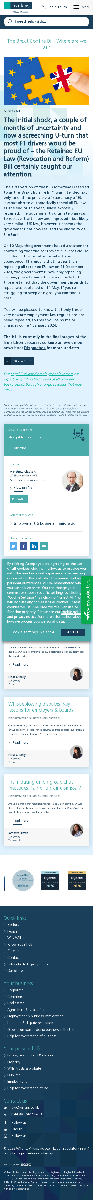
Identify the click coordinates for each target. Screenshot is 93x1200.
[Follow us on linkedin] (34, 546)
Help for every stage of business (31, 1036)
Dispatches (35, 348)
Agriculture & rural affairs (26, 1010)
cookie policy (72, 612)
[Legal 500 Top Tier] (77, 880)
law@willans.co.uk (25, 1107)
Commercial (16, 997)
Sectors (13, 925)
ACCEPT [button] (73, 632)
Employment (17, 1081)
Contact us (15, 957)
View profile (23, 487)
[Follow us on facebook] (23, 546)
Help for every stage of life (27, 1088)
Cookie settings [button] (24, 632)
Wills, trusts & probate (24, 1068)
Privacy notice (39, 1148)
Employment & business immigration (45, 524)
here (7, 298)
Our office (15, 971)
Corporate (15, 990)
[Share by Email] (44, 546)
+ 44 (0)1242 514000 (27, 1114)
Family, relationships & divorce (30, 1055)
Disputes (13, 1075)
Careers (13, 951)
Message (18, 499)
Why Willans (16, 938)
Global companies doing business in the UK (40, 1029)
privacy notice (25, 617)
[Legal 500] (50, 880)
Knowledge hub (19, 944)
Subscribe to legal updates (27, 964)
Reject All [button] (48, 632)
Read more (20, 664)
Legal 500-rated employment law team (42, 374)
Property (13, 1062)
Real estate (15, 1003)
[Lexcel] (23, 880)
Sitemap (47, 1153)
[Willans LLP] (18, 7)
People (12, 931)
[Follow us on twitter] (13, 546)
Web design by (11, 1165)
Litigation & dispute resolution (30, 1023)
